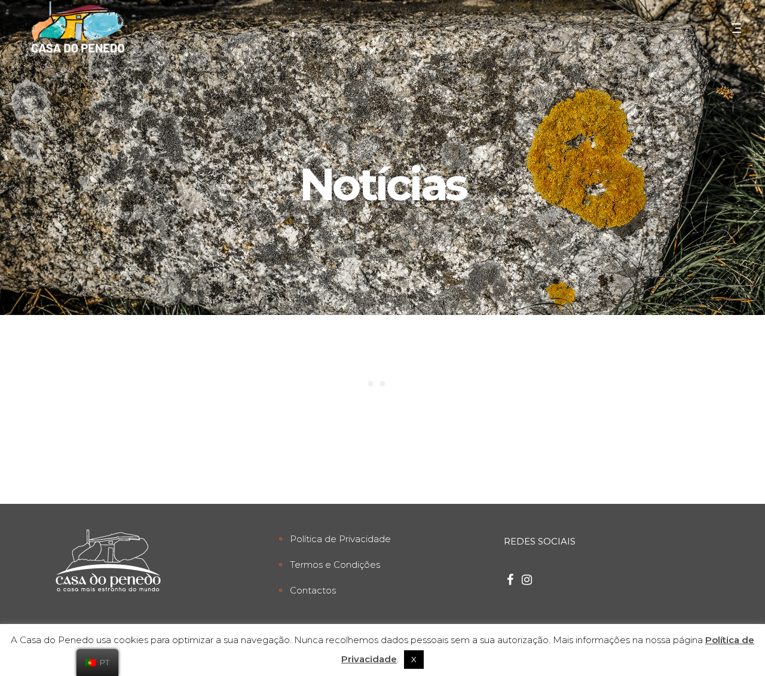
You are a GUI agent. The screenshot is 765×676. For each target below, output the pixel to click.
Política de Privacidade (340, 539)
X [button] (414, 659)
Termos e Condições (335, 564)
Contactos (313, 590)
